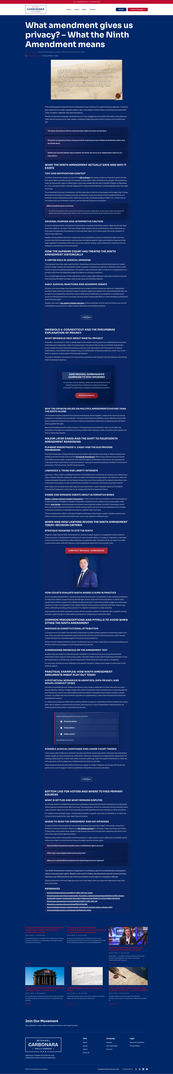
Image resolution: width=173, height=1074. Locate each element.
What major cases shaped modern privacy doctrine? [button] (66, 853)
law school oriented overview (72, 303)
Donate (121, 9)
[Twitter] (136, 1069)
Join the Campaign (86, 395)
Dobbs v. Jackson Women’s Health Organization (64, 499)
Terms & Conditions (137, 1042)
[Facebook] (147, 1069)
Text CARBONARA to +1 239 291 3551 (86, 2)
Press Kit (86, 1053)
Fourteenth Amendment (85, 457)
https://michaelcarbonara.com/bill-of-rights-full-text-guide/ (70, 893)
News (84, 9)
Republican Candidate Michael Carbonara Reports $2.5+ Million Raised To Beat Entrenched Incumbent (86, 930)
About (69, 9)
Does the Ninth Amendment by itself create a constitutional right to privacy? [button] (75, 846)
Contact (93, 9)
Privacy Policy (135, 1046)
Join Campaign (111, 1046)
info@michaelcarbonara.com (108, 1069)
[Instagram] (140, 1069)
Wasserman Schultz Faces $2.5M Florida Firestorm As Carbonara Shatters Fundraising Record (44, 930)
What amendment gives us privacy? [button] (60, 206)
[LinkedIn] (143, 1069)
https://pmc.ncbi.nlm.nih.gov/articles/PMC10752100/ (67, 904)
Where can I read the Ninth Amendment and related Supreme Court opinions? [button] (75, 860)
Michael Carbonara (33, 56)
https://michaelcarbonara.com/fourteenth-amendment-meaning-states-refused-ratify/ (79, 907)
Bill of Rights (85, 178)
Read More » (29, 963)
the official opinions (86, 828)
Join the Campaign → (137, 9)
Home (27, 52)
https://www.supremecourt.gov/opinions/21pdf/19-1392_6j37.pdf (72, 901)
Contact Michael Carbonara (86, 551)
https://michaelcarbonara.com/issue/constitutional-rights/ (69, 910)
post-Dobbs (55, 504)
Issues (76, 9)
